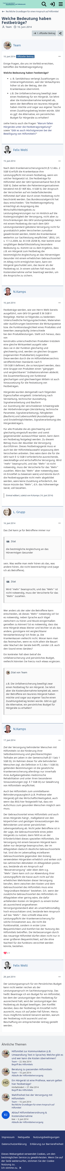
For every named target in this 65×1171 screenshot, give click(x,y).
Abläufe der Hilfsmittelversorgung (27, 1075)
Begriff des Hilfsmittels (22, 1064)
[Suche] (44, 4)
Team (9, 26)
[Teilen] (60, 33)
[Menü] (60, 4)
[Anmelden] (52, 4)
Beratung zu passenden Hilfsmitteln (32, 1069)
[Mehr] (59, 56)
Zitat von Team (19, 672)
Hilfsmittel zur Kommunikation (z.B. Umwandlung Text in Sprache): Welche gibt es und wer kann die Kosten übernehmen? (37, 1055)
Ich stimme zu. (9, 1167)
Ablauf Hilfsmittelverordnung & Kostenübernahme (29, 1114)
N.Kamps (35, 495)
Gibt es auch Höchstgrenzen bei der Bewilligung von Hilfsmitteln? (28, 132)
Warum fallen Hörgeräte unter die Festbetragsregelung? (28, 125)
